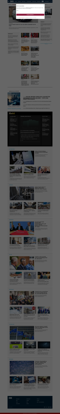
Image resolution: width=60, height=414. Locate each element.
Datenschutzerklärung (21, 17)
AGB (26, 17)
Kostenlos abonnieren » (30, 14)
